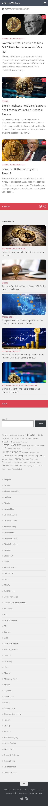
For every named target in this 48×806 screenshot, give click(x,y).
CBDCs (11, 317)
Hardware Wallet (11, 644)
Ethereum (8, 608)
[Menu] (45, 3)
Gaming (20, 456)
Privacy (7, 702)
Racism (7, 720)
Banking (5, 435)
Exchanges (25, 452)
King (37, 456)
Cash (18, 449)
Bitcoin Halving (10, 515)
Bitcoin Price (14, 351)
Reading (39, 462)
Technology (6, 469)
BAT (24, 435)
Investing (31, 456)
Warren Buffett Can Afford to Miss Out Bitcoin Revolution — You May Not (22, 47)
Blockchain (26, 445)
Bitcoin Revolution (17, 249)
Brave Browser (40, 445)
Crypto (28, 449)
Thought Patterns (11, 755)
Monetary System (8, 459)
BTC (4, 448)
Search (5, 419)
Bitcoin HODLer (8, 438)
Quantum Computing (29, 462)
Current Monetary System (14, 603)
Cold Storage (9, 591)
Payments (25, 459)
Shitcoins (35, 466)
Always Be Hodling (12, 491)
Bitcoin (5, 39)
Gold (25, 456)
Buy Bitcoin (12, 449)
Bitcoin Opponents (32, 438)
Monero (7, 673)
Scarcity (7, 731)
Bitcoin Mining (19, 438)
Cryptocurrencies (29, 386)
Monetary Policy (10, 679)
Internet (7, 655)
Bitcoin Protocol (21, 442)
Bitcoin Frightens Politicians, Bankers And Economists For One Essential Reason (24, 110)
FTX (15, 455)
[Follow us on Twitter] (40, 206)
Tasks (40, 466)
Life (44, 456)
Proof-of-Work (18, 462)
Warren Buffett (17, 39)
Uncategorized (10, 767)
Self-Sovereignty (25, 466)
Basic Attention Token (15, 435)
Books (33, 445)
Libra (40, 456)
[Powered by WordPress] (15, 793)
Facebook (32, 452)
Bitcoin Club (9, 509)
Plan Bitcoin (34, 459)
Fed (37, 452)
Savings (7, 726)
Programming (7, 462)
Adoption (7, 479)
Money (18, 459)
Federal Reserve (7, 456)
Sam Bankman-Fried (10, 466)
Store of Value (10, 743)
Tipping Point (9, 761)
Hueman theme (36, 793)
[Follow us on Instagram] (44, 206)
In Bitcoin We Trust (11, 3)
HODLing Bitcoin (11, 649)
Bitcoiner (41, 435)
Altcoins (7, 485)
